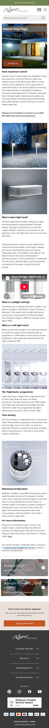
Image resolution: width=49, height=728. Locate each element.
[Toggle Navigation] (45, 10)
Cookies (32, 722)
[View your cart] (39, 10)
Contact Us (13, 63)
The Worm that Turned (27, 725)
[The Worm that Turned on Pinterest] (9, 691)
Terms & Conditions (21, 722)
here (10, 536)
